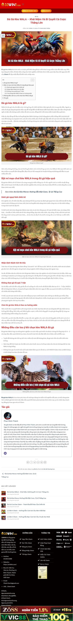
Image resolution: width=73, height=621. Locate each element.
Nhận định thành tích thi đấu (15, 89)
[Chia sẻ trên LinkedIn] (45, 462)
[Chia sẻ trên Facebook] (31, 462)
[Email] (5, 453)
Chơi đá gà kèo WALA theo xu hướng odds (19, 93)
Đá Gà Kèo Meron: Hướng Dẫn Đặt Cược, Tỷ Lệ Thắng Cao (38, 192)
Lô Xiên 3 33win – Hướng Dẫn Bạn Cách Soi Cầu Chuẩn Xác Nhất (28, 517)
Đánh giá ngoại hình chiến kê (15, 87)
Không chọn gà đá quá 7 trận (15, 91)
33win (6, 74)
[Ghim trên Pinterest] (41, 462)
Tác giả (6, 98)
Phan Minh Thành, (29, 425)
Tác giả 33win (8, 425)
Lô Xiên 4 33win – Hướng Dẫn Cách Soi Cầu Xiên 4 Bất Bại (26, 510)
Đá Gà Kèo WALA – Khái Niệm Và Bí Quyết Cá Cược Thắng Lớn (28, 492)
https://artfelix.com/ (10, 564)
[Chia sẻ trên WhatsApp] (27, 462)
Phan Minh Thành (45, 28)
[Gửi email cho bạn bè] (38, 462)
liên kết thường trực (49, 469)
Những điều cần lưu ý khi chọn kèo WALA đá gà (18, 95)
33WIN (3, 537)
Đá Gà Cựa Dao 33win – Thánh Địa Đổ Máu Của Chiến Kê (26, 504)
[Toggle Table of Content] (31, 80)
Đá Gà (36, 16)
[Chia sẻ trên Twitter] (34, 462)
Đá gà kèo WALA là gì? (11, 83)
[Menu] (23, 4)
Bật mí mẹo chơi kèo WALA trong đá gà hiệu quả (19, 85)
